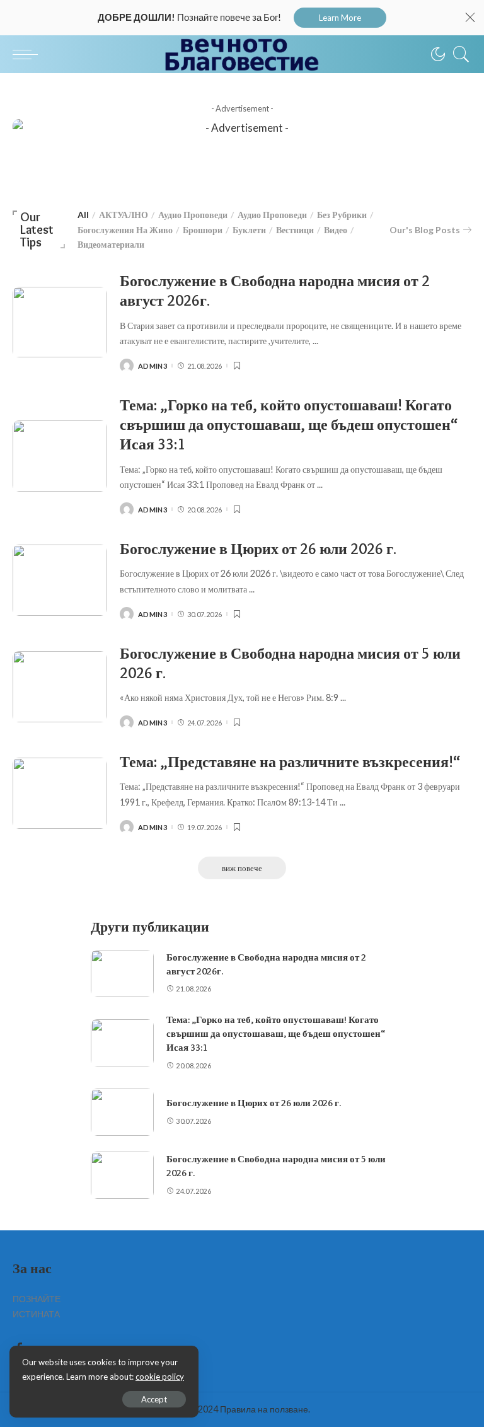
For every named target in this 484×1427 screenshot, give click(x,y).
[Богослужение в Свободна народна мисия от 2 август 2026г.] (60, 322)
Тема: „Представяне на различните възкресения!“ (290, 762)
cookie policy (159, 1377)
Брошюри (202, 229)
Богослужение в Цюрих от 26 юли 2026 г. (258, 549)
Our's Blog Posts (424, 229)
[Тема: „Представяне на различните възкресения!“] (60, 793)
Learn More (340, 18)
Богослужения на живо (125, 229)
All (83, 214)
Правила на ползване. (265, 1409)
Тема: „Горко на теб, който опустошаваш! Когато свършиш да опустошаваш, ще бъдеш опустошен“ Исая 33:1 (289, 424)
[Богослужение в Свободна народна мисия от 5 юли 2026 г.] (60, 686)
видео (335, 229)
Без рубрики (342, 214)
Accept (154, 1399)
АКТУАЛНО (123, 214)
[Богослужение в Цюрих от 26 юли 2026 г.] (60, 580)
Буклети (249, 229)
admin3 (152, 365)
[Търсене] (458, 54)
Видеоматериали (111, 244)
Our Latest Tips (37, 229)
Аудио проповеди (193, 214)
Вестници (295, 229)
